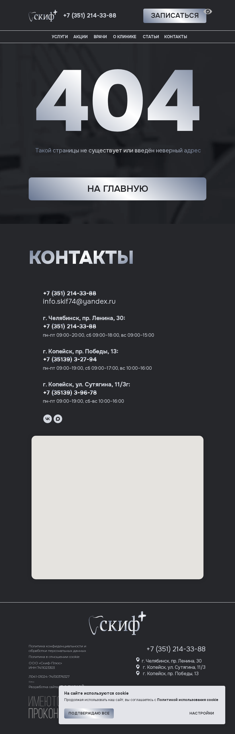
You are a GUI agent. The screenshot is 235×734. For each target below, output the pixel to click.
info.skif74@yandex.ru (79, 301)
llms (31, 681)
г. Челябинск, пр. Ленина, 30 (172, 661)
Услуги (60, 36)
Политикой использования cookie (187, 700)
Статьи (151, 36)
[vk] (47, 419)
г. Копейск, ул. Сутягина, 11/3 (174, 667)
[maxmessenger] (58, 419)
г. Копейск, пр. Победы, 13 (171, 674)
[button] (174, 16)
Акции (80, 36)
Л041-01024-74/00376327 (49, 676)
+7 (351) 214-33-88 (69, 293)
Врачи (100, 36)
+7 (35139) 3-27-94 (70, 359)
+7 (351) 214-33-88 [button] (89, 15)
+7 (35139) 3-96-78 (70, 392)
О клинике (124, 36)
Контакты (175, 36)
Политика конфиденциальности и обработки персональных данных (57, 648)
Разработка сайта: (56, 687)
